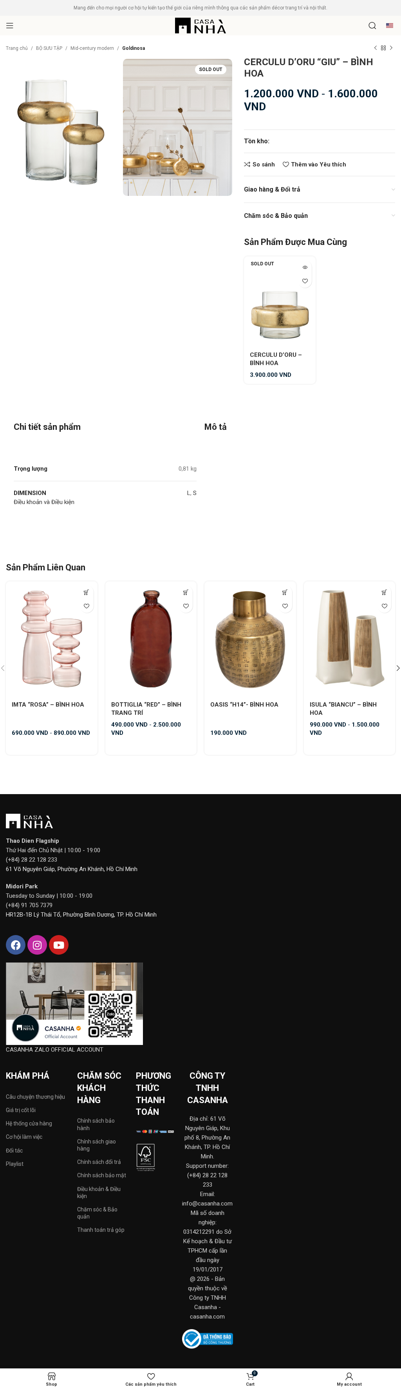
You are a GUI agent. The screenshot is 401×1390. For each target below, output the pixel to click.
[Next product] (391, 48)
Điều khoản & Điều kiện (99, 1192)
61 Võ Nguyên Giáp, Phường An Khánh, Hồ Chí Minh (71, 869)
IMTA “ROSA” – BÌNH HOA (48, 704)
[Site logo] (200, 25)
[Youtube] (59, 945)
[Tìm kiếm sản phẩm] (372, 25)
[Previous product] (375, 48)
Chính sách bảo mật (101, 1175)
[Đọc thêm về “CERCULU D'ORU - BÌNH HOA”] (305, 267)
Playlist (14, 1164)
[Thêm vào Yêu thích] (305, 281)
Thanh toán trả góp (101, 1230)
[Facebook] (15, 945)
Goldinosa (133, 48)
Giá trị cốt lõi (21, 1110)
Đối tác (14, 1150)
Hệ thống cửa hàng (29, 1123)
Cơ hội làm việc (24, 1137)
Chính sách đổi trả (99, 1162)
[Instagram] (37, 945)
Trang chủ (17, 48)
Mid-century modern (92, 48)
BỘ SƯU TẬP (49, 48)
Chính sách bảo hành (96, 1124)
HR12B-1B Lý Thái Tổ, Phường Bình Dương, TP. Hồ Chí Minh (81, 914)
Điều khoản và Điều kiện (44, 502)
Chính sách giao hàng (96, 1145)
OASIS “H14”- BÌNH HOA (244, 704)
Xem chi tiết (87, 592)
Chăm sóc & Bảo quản (97, 1213)
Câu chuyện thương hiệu (35, 1097)
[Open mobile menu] (10, 25)
